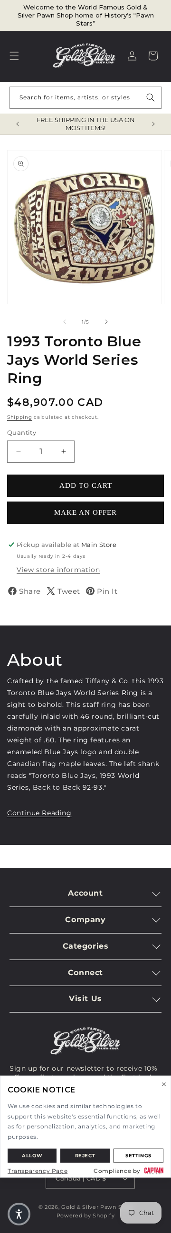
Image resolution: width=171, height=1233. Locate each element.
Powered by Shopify (86, 1215)
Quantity (21, 432)
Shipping (19, 417)
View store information (58, 569)
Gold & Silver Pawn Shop (97, 1207)
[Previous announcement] (17, 124)
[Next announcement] (153, 124)
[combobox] (85, 97)
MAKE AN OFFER (85, 512)
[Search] (150, 97)
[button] (14, 55)
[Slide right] (106, 321)
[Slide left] (64, 321)
